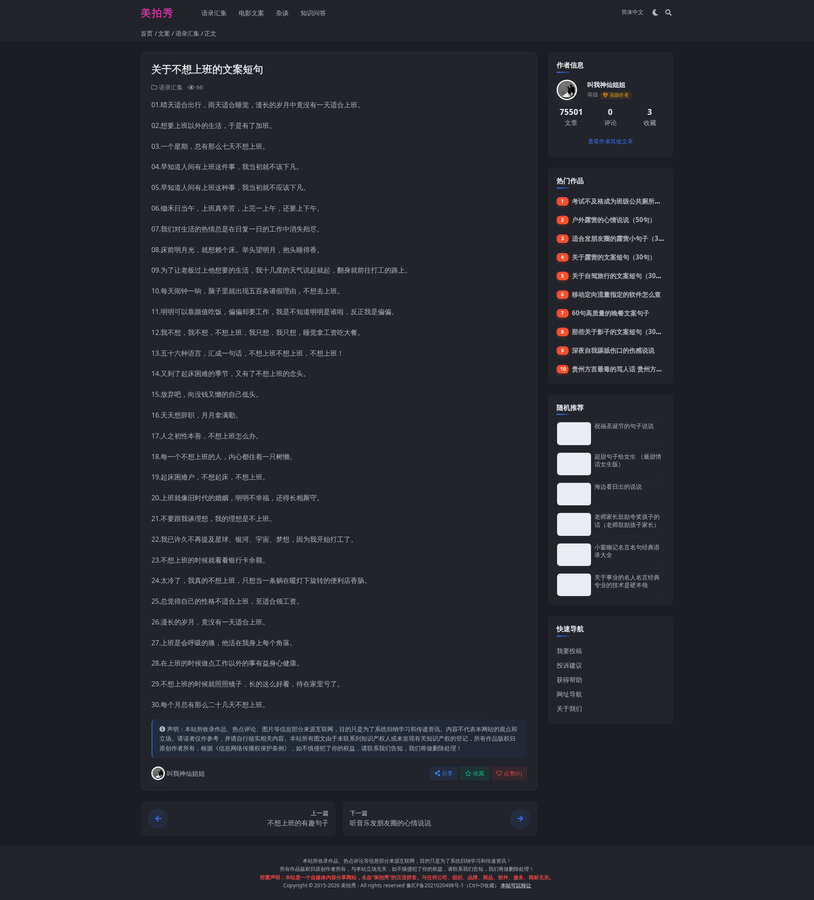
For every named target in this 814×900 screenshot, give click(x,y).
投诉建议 (569, 665)
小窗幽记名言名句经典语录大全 (627, 551)
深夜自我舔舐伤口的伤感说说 (613, 350)
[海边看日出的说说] (574, 494)
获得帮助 (569, 679)
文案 (164, 33)
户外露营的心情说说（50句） (614, 219)
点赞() (513, 773)
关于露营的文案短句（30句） (614, 257)
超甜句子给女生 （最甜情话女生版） (627, 460)
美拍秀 (348, 885)
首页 (147, 33)
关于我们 (569, 708)
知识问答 (313, 12)
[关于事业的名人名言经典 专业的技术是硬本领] (574, 585)
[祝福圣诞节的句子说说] (574, 433)
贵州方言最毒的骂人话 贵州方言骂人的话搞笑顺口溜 (646, 369)
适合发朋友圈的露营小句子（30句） (623, 238)
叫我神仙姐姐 (186, 773)
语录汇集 (214, 12)
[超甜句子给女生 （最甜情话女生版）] (574, 464)
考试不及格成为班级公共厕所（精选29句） (633, 201)
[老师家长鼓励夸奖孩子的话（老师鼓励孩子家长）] (574, 524)
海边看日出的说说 (618, 486)
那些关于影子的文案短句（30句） (620, 331)
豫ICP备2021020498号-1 (435, 885)
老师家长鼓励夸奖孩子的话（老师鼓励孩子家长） (627, 520)
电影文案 (251, 12)
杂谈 (282, 12)
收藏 (479, 773)
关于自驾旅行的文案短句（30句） (620, 275)
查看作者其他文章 (610, 141)
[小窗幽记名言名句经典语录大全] (574, 554)
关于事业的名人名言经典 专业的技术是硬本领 (627, 581)
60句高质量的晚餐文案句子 (611, 313)
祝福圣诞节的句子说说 (624, 426)
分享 (447, 773)
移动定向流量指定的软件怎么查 (616, 294)
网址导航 (569, 694)
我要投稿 (569, 650)
